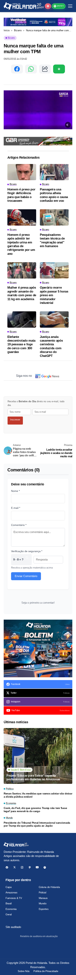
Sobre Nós (23, 971)
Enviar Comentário (26, 576)
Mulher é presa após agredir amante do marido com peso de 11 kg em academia (21, 293)
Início (7, 30)
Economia (11, 908)
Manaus (43, 898)
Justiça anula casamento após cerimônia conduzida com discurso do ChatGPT (51, 346)
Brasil (8, 903)
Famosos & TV (14, 898)
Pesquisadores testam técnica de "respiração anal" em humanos (52, 240)
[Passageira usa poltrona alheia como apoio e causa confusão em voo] (54, 172)
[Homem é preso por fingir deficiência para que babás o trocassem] (21, 172)
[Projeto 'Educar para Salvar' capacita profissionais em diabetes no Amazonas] (38, 756)
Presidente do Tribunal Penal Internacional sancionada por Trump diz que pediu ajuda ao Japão (37, 824)
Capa (8, 887)
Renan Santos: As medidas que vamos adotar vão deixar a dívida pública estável (38, 795)
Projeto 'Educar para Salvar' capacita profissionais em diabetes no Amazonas (33, 777)
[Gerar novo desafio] (27, 560)
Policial (42, 892)
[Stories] (48, 6)
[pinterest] (29, 867)
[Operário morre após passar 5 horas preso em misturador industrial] (54, 270)
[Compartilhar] (45, 69)
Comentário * (18, 524)
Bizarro (18, 30)
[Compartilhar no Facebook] (17, 69)
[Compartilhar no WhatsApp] (31, 69)
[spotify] (45, 867)
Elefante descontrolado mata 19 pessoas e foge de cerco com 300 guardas (21, 344)
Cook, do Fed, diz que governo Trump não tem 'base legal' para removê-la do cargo (35, 810)
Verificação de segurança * (26, 551)
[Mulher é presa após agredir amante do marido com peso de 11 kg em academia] (21, 270)
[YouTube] (37, 867)
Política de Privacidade (45, 971)
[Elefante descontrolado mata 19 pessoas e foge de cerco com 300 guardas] (21, 319)
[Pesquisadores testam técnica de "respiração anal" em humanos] (54, 217)
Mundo (42, 903)
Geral (9, 914)
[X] (14, 867)
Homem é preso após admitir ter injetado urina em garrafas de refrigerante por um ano (21, 244)
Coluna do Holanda (49, 887)
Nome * (15, 490)
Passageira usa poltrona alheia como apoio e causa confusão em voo (54, 195)
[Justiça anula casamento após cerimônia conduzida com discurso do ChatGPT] (54, 319)
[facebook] (7, 867)
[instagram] (22, 867)
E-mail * (15, 507)
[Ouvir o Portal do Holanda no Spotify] (59, 69)
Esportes (44, 908)
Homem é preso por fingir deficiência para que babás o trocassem (21, 195)
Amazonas (11, 892)
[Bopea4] (24, 6)
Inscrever (15, 419)
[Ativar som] (68, 125)
